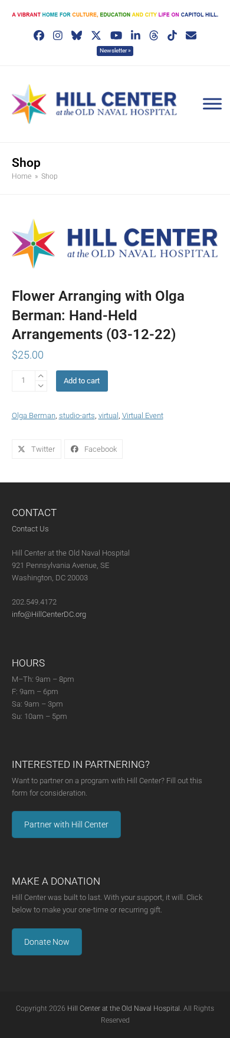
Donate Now (47, 942)
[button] (36, 449)
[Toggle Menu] (212, 104)
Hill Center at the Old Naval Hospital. (124, 1008)
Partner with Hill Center (66, 824)
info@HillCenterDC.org (49, 614)
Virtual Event (142, 415)
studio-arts (77, 415)
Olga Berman (33, 415)
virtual (108, 415)
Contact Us (30, 528)
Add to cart (82, 380)
